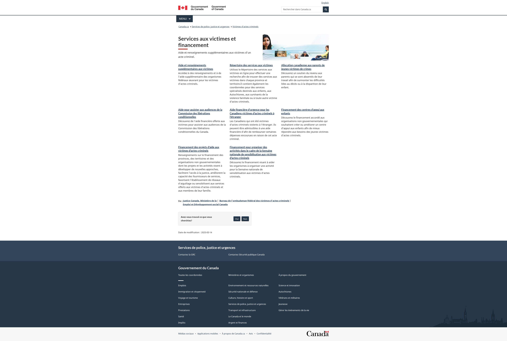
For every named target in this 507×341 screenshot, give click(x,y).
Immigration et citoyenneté (192, 291)
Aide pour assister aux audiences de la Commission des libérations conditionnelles (200, 113)
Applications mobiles (207, 333)
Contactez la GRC (186, 254)
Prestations (184, 310)
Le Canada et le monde (239, 316)
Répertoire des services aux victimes (251, 65)
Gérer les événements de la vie (294, 310)
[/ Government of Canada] (202, 8)
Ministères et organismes (241, 275)
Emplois (182, 285)
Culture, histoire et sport (240, 297)
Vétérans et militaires (289, 297)
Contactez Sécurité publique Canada (246, 254)
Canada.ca (184, 26)
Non (245, 219)
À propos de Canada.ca (233, 333)
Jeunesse (283, 304)
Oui (237, 219)
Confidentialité (264, 333)
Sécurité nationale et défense (243, 291)
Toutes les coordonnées (190, 275)
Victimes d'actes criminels (245, 26)
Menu (186, 18)
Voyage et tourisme (188, 297)
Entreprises (184, 304)
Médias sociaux (186, 333)
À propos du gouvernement (292, 275)
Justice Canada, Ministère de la (200, 200)
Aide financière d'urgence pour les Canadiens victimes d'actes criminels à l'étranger (252, 113)
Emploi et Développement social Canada (205, 204)
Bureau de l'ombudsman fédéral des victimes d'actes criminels (254, 200)
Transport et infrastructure (242, 310)
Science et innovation (289, 285)
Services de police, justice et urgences (210, 26)
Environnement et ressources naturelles (248, 285)
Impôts (181, 322)
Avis (251, 333)
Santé (181, 316)
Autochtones (285, 291)
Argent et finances (237, 322)
